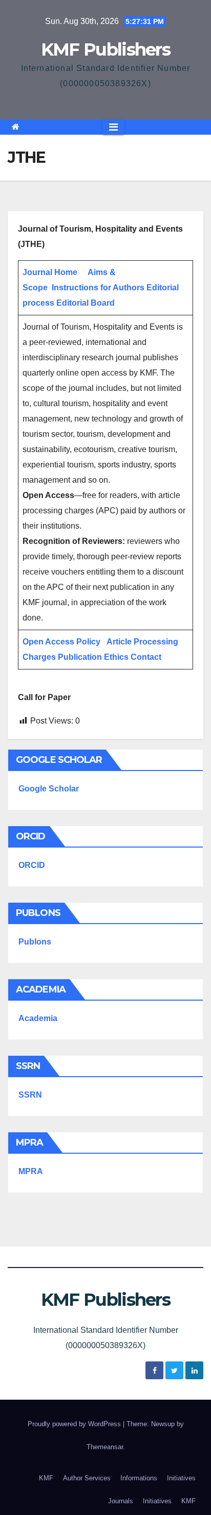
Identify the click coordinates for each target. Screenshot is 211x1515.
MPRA (30, 1171)
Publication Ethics (93, 657)
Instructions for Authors (98, 287)
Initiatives (181, 1478)
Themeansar (105, 1447)
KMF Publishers (105, 49)
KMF (46, 1478)
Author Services (87, 1478)
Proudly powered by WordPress (75, 1424)
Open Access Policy (61, 641)
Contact (146, 657)
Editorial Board (85, 303)
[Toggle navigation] (113, 127)
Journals (120, 1501)
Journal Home (50, 272)
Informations (138, 1478)
